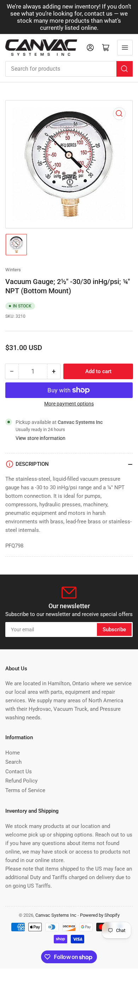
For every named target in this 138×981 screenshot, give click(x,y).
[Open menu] (125, 47)
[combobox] (69, 69)
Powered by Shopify (100, 915)
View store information (40, 438)
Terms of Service (25, 790)
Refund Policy (21, 781)
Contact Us (18, 771)
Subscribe (114, 629)
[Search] (124, 68)
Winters (13, 269)
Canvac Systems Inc (55, 915)
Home (12, 753)
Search (13, 762)
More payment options (69, 404)
